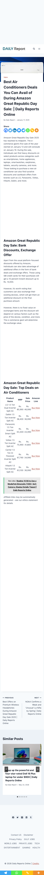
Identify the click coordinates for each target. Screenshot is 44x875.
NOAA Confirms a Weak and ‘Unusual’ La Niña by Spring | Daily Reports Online (33, 706)
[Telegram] (23, 130)
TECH (6, 77)
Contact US (16, 835)
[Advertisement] (22, 22)
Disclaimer (28, 835)
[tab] (17, 796)
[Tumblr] (31, 817)
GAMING (26, 848)
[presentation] (22, 755)
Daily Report (10, 120)
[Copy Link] (32, 130)
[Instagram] (22, 817)
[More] (37, 130)
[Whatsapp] (28, 130)
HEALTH (36, 848)
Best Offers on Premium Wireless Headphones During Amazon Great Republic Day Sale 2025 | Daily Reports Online (11, 710)
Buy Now (36, 408)
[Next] (37, 769)
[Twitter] (10, 130)
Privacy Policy (15, 839)
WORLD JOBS (10, 843)
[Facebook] (6, 130)
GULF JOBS (29, 839)
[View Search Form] (34, 49)
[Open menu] (39, 49)
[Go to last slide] (6, 769)
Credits (35, 863)
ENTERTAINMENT (12, 848)
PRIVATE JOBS (25, 843)
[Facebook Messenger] (19, 130)
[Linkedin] (15, 130)
